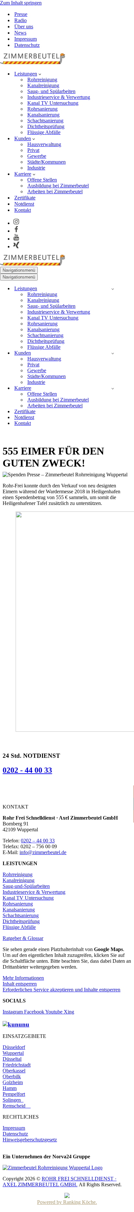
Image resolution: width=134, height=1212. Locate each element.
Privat (33, 150)
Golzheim (13, 1082)
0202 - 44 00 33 (27, 770)
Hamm (10, 1088)
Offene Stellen (42, 180)
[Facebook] (16, 231)
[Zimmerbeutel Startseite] (32, 62)
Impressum (25, 39)
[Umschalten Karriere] (113, 388)
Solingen (13, 1100)
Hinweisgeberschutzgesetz (30, 1139)
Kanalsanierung (43, 114)
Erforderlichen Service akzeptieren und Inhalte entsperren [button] (61, 989)
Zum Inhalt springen (21, 3)
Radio (20, 20)
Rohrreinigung (42, 79)
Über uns (23, 26)
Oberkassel (14, 1070)
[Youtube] (16, 238)
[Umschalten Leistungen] (113, 289)
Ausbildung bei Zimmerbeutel (58, 185)
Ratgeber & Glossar (23, 938)
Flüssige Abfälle (43, 132)
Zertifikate (24, 197)
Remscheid (17, 1106)
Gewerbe (36, 156)
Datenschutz (27, 45)
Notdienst (24, 204)
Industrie (36, 167)
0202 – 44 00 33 (38, 840)
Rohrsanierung (42, 109)
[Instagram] (16, 223)
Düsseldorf (14, 1047)
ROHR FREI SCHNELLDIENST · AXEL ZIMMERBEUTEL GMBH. (59, 1181)
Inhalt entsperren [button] (20, 984)
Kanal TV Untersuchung (52, 103)
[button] (40, 74)
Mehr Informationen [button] (23, 978)
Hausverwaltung (44, 144)
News (20, 32)
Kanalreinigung (43, 85)
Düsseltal (12, 1059)
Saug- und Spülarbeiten (51, 91)
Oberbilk (12, 1076)
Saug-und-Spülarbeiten (26, 886)
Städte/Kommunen (46, 162)
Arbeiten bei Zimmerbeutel (55, 191)
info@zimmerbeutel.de (43, 852)
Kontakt (22, 210)
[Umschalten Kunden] (113, 353)
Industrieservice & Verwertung (58, 97)
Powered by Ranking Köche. (67, 1202)
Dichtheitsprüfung (45, 126)
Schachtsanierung (45, 120)
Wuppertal (13, 1053)
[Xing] (16, 246)
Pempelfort (14, 1094)
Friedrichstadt (17, 1065)
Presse (20, 14)
